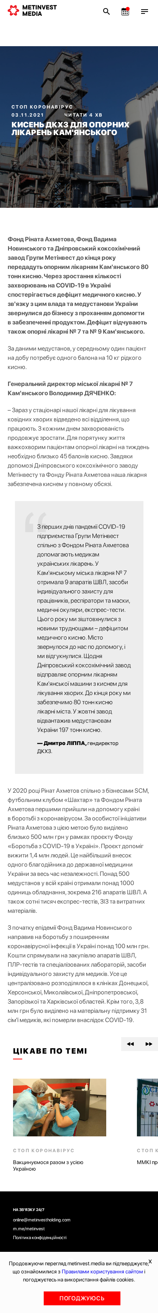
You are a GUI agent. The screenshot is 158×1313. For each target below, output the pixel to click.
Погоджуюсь (82, 1298)
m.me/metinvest (29, 1228)
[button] (130, 1044)
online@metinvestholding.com (42, 1220)
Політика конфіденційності (40, 1237)
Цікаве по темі (50, 1051)
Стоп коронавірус (42, 107)
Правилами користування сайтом (102, 1271)
